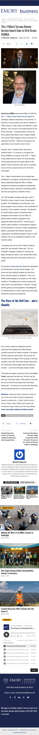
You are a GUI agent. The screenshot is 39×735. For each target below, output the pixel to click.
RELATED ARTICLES (11, 482)
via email (6, 714)
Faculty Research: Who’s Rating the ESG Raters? (32, 497)
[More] (31, 44)
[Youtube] (28, 697)
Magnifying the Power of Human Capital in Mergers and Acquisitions (8, 436)
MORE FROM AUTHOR (27, 482)
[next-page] (21, 502)
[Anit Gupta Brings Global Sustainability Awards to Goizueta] (19, 490)
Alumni (9, 415)
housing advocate (16, 266)
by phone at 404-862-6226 (28, 711)
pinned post (28, 415)
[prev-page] (18, 502)
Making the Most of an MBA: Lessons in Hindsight (6, 497)
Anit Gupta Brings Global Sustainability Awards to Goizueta (19, 497)
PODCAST (7, 620)
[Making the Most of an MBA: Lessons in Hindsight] (7, 490)
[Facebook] (17, 44)
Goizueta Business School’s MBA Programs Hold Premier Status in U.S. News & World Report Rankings (30, 439)
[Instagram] (15, 697)
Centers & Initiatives (14, 19)
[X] (22, 44)
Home (3, 19)
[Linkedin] (26, 44)
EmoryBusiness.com (13, 730)
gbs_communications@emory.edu (23, 693)
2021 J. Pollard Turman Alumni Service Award (16, 117)
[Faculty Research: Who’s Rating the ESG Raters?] (32, 490)
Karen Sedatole (18, 415)
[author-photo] (19, 454)
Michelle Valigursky (10, 38)
